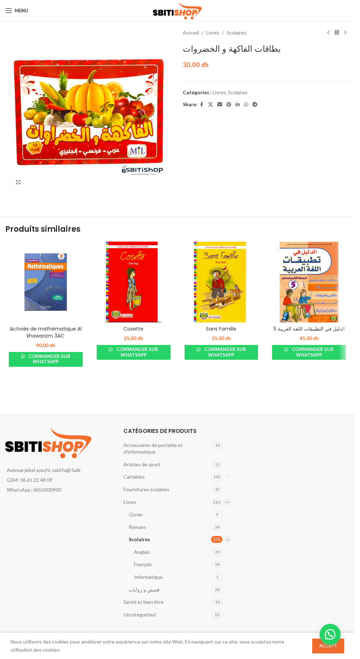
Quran (136, 514)
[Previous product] (328, 32)
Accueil (191, 33)
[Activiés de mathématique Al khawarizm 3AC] (45, 282)
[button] (330, 634)
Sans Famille (221, 328)
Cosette (133, 328)
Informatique (148, 577)
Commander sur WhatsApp (48, 359)
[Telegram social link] (254, 104)
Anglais (142, 552)
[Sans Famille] (221, 282)
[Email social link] (219, 104)
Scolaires (236, 33)
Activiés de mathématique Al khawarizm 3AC (46, 332)
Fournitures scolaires (146, 489)
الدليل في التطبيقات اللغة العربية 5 (309, 328)
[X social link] (210, 104)
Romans (137, 527)
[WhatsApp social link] (246, 104)
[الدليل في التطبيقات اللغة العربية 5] (309, 282)
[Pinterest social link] (228, 104)
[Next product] (345, 32)
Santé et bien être (143, 602)
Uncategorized (139, 615)
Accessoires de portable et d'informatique (153, 448)
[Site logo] (177, 10)
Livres (212, 33)
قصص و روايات (144, 590)
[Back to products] (337, 32)
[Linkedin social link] (237, 104)
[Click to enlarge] (18, 182)
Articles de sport (141, 464)
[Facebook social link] (202, 104)
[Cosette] (133, 282)
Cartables (134, 477)
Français (143, 564)
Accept (328, 645)
